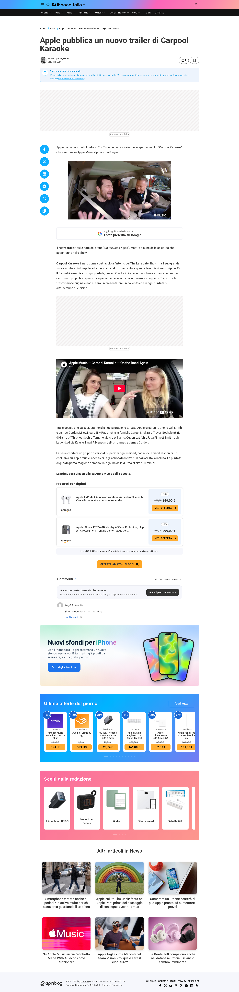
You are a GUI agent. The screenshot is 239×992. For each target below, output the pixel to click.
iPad (58, 12)
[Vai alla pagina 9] (131, 756)
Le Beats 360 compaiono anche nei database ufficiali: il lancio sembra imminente (172, 958)
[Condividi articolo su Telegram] (44, 186)
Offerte (159, 12)
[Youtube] (171, 985)
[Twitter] (165, 985)
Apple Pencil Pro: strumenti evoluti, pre (187, 735)
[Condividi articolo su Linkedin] (44, 174)
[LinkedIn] (192, 985)
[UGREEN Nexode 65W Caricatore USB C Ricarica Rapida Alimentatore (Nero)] (108, 720)
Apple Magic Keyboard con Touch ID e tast (134, 735)
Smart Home (118, 12)
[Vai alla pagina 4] (116, 756)
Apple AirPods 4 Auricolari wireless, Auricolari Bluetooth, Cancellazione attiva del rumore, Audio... (109, 499)
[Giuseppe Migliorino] (43, 60)
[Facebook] (160, 985)
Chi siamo (151, 981)
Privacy (182, 981)
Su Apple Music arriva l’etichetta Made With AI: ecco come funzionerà (66, 958)
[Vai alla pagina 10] (134, 756)
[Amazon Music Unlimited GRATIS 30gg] (55, 720)
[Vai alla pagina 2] (110, 756)
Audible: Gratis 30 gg (81, 734)
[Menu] (43, 4)
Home (43, 28)
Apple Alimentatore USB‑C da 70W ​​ (160, 735)
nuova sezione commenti (71, 78)
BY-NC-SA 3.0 (93, 985)
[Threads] (181, 985)
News (53, 28)
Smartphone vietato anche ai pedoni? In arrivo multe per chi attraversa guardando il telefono (66, 903)
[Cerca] (48, 4)
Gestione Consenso (112, 985)
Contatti (163, 981)
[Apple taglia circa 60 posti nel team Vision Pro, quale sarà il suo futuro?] (119, 933)
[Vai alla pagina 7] (125, 756)
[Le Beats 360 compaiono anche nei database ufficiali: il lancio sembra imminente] (172, 933)
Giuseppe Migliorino (59, 58)
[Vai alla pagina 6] (122, 756)
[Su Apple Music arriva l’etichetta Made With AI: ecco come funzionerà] (66, 933)
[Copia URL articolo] (44, 211)
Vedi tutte (181, 703)
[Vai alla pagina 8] (128, 756)
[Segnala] (81, 617)
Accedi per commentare (162, 592)
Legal (173, 981)
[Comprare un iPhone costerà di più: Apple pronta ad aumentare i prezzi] (172, 878)
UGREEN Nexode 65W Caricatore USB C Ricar (108, 735)
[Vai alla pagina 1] (106, 756)
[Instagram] (176, 985)
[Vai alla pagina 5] (119, 756)
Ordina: (159, 579)
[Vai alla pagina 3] (113, 756)
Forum (136, 12)
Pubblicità (193, 981)
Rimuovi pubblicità (119, 134)
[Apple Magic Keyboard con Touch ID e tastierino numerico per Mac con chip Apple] (134, 720)
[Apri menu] (84, 4)
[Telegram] (186, 985)
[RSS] (197, 985)
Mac (69, 12)
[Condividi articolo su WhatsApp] (44, 198)
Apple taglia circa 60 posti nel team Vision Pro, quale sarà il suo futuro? (119, 958)
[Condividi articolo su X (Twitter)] (44, 161)
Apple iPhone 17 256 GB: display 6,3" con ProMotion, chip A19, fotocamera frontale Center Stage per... (110, 529)
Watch (99, 12)
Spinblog (84, 981)
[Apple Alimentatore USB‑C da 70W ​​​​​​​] (161, 720)
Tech (147, 12)
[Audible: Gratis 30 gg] (82, 720)
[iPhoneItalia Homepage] (67, 4)
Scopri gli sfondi (62, 667)
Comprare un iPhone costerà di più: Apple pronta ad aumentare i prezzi (172, 903)
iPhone (44, 12)
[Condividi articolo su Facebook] (44, 149)
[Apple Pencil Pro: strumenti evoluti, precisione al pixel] (187, 720)
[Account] (196, 4)
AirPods (83, 12)
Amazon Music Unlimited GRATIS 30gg (55, 735)
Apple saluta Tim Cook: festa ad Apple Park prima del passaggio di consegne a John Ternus (119, 903)
